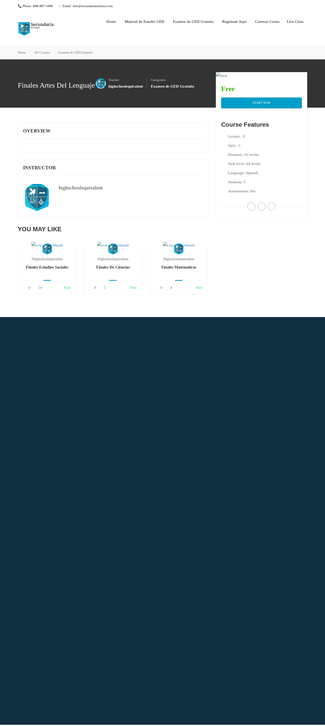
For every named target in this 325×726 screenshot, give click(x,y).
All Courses (42, 52)
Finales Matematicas (178, 267)
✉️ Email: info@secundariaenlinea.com (85, 6)
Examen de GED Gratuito (193, 22)
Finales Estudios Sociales (47, 267)
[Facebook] (251, 206)
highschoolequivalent (81, 187)
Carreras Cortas (267, 22)
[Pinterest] (272, 206)
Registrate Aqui (234, 22)
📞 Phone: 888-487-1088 (35, 6)
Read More (47, 245)
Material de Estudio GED (144, 22)
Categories (158, 80)
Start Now (261, 103)
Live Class (295, 22)
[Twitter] (261, 206)
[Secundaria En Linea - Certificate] (37, 29)
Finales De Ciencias (113, 267)
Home (111, 22)
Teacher (113, 80)
